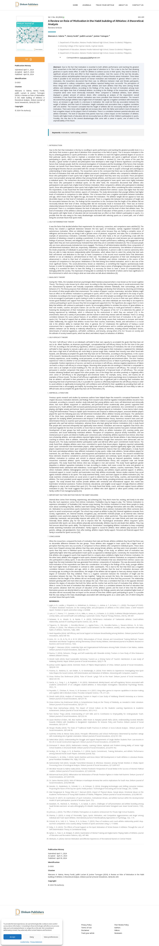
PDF (27, 59)
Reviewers (118, 933)
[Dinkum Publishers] (26, 4)
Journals (86, 5)
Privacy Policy (86, 925)
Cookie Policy (24, 942)
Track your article (87, 933)
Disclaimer (85, 930)
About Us (123, 5)
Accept (12, 937)
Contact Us (138, 5)
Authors (117, 928)
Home (75, 5)
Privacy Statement (36, 942)
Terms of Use (86, 928)
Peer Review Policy (121, 925)
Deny (32, 937)
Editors (117, 930)
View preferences (51, 937)
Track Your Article (105, 5)
